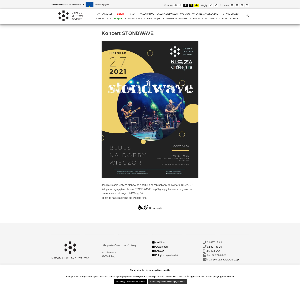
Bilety (120, 14)
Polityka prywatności (166, 255)
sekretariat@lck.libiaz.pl (226, 259)
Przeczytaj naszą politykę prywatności (167, 282)
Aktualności (105, 14)
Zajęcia (118, 18)
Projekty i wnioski (177, 18)
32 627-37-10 (214, 246)
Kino (132, 14)
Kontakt (235, 18)
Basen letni (200, 18)
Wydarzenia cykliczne (205, 14)
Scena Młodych (133, 18)
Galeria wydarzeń (167, 14)
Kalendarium (147, 14)
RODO (225, 18)
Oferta (213, 18)
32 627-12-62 (214, 242)
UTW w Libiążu (230, 14)
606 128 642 (213, 251)
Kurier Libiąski (152, 18)
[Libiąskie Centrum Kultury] (70, 15)
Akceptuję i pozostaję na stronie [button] (130, 282)
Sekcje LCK (102, 18)
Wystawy (185, 14)
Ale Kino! (160, 242)
